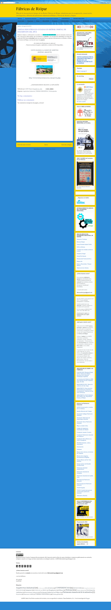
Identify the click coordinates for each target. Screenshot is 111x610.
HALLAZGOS (46, 21)
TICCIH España (81, 487)
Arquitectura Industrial (30, 18)
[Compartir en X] (49, 89)
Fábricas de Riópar (31, 8)
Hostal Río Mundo (81, 256)
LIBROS (44, 590)
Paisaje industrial (81, 590)
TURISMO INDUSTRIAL (79, 18)
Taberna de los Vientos (83, 268)
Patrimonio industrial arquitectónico (82, 468)
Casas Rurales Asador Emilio (84, 244)
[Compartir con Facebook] (51, 89)
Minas (37, 21)
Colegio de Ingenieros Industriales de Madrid (82, 429)
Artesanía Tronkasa (82, 239)
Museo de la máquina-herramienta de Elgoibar (83, 456)
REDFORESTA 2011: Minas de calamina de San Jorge (85, 385)
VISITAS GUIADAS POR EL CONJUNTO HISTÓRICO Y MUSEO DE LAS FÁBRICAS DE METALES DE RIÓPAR (85, 60)
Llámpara (79, 449)
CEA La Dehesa (81, 247)
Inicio (46, 145)
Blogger (88, 598)
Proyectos (54, 21)
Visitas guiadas (76, 21)
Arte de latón (21, 21)
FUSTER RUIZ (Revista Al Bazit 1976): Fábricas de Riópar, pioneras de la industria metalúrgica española (85, 374)
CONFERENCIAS (65, 18)
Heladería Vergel (81, 253)
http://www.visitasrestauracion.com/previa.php (44, 78)
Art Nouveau (40, 588)
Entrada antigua (67, 145)
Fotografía (86, 588)
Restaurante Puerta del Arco (84, 258)
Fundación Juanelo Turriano (84, 432)
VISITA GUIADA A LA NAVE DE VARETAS (44, 50)
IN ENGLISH (86, 21)
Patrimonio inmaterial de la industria (49, 18)
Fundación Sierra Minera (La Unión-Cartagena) (84, 439)
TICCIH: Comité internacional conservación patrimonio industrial (84, 492)
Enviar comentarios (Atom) (48, 149)
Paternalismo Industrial (31, 592)
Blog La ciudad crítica (82, 425)
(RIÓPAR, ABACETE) (44, 52)
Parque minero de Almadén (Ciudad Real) (84, 464)
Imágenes (28, 590)
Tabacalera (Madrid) (82, 495)
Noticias (20, 18)
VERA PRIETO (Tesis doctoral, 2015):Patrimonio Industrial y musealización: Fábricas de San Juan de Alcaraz (85, 390)
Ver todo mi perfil (81, 101)
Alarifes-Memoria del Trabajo (84, 411)
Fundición (92, 588)
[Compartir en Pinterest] (52, 89)
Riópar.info (79, 261)
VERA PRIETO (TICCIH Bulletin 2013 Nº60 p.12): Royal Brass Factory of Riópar (85, 396)
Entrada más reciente (24, 145)
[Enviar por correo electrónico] (46, 89)
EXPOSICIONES (65, 21)
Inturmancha (80, 446)
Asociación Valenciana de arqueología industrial (83, 418)
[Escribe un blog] (48, 89)
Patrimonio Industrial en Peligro (50, 592)
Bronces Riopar (81, 242)
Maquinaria (30, 21)
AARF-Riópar (89, 87)
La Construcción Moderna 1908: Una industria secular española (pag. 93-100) (85, 380)
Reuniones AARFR (28, 594)
